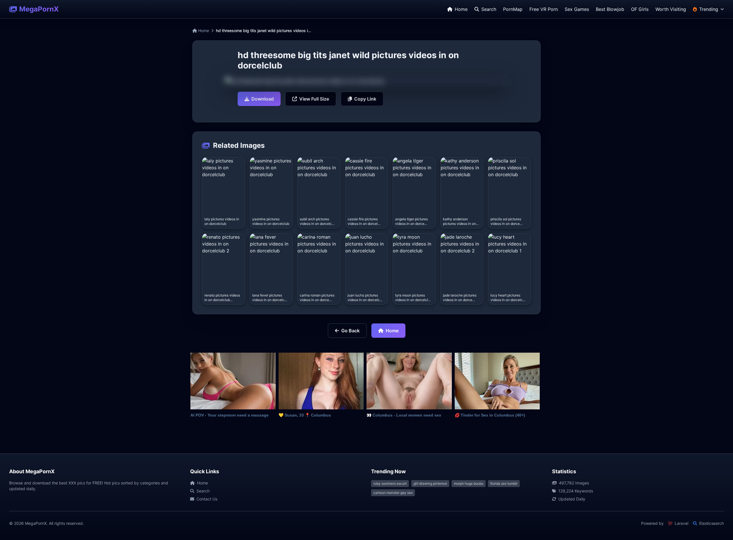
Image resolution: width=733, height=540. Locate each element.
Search (203, 490)
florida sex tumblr (503, 483)
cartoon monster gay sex (393, 492)
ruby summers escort (390, 483)
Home (203, 30)
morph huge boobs (468, 483)
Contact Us (206, 498)
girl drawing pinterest (430, 483)
